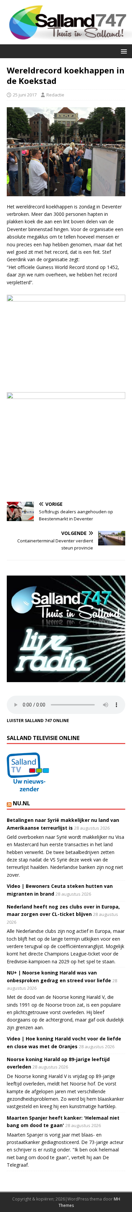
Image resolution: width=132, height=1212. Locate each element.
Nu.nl (21, 803)
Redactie (55, 95)
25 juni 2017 (25, 95)
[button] (122, 51)
